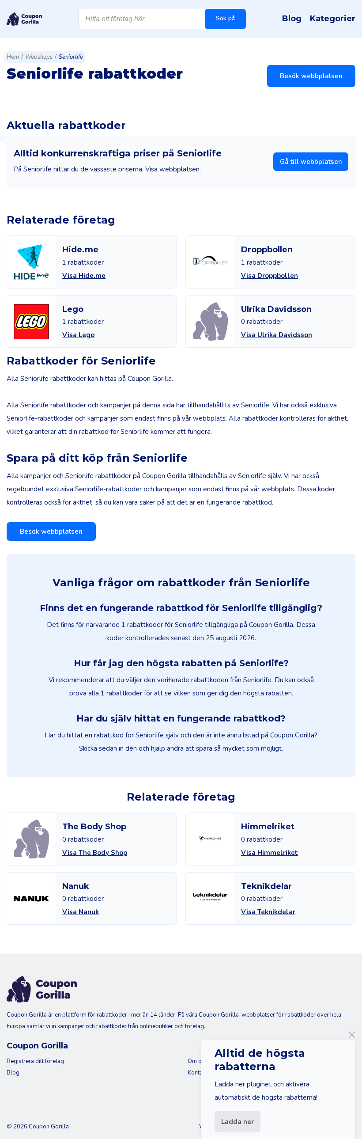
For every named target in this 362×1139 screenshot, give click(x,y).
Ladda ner (237, 1121)
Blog (292, 18)
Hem (13, 57)
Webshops (39, 57)
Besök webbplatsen (311, 76)
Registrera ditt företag (35, 1061)
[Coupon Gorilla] (24, 19)
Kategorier (332, 18)
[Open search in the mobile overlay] (162, 19)
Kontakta (199, 1073)
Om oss (198, 1061)
